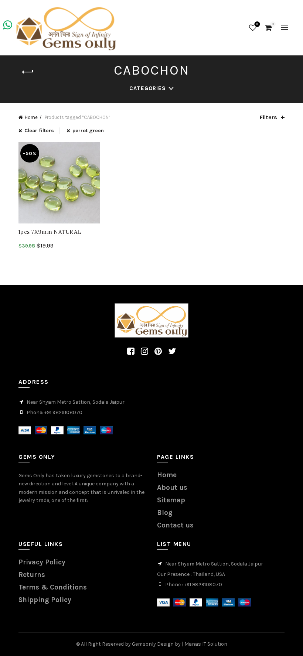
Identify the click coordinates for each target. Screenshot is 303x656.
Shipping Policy (44, 600)
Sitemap (171, 500)
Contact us (175, 525)
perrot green (88, 130)
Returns (31, 575)
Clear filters (39, 130)
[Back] (27, 72)
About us (172, 488)
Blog (165, 513)
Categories (147, 88)
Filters (268, 117)
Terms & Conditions (52, 587)
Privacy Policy (41, 562)
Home (31, 117)
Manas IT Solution (205, 644)
